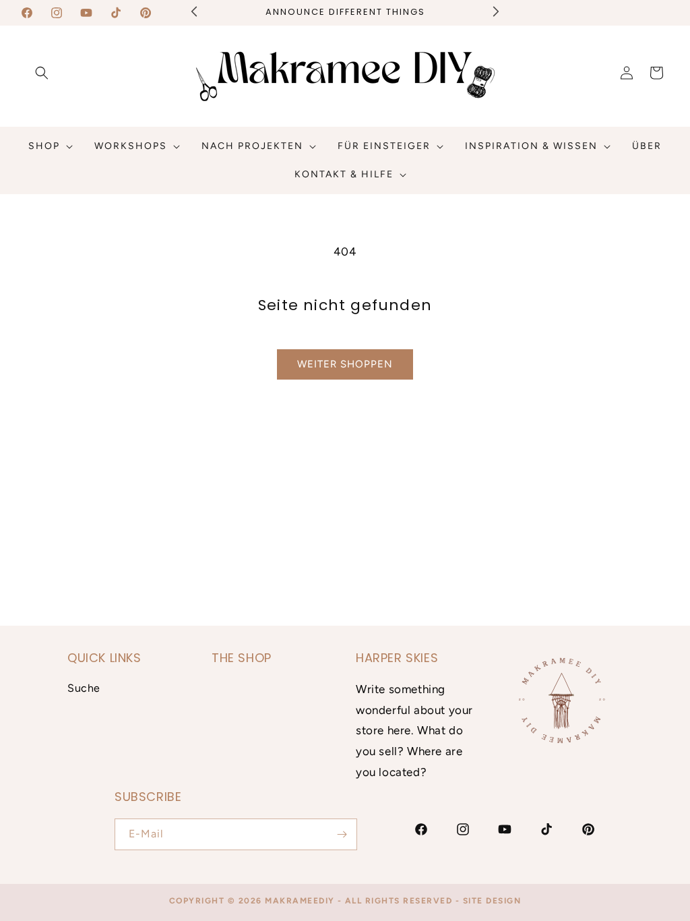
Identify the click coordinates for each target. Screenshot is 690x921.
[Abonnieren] (341, 834)
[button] (42, 73)
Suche (83, 688)
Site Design (492, 900)
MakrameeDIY (300, 900)
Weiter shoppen (345, 364)
